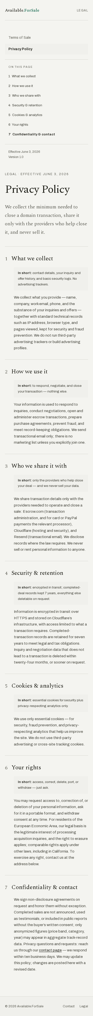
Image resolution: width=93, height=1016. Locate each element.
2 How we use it (20, 86)
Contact (69, 1006)
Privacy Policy (20, 49)
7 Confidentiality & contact (31, 134)
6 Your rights (18, 124)
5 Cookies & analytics (25, 115)
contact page (50, 950)
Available (22, 10)
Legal (84, 1006)
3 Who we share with (24, 95)
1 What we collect (22, 76)
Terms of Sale (19, 37)
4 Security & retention (25, 105)
